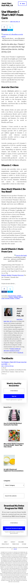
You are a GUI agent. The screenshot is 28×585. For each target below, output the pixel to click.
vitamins (19, 295)
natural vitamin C (9, 298)
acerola (11, 297)
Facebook (20, 352)
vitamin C (17, 298)
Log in (15, 548)
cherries (16, 297)
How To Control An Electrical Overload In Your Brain (13, 424)
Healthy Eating (12, 295)
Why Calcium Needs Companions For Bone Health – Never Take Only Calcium (14, 445)
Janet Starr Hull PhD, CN (7, 4)
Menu (23, 3)
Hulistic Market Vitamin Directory (12, 275)
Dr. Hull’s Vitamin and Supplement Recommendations (13, 470)
